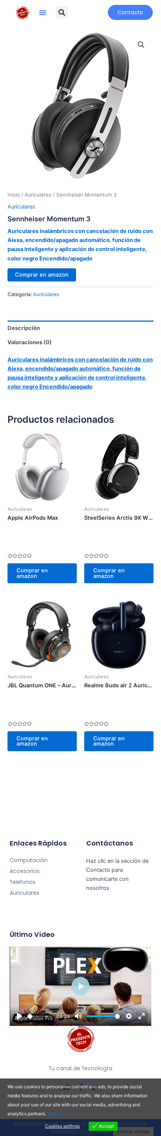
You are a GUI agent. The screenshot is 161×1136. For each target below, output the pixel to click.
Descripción (23, 328)
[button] (42, 12)
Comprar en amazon (42, 274)
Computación (29, 860)
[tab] (80, 328)
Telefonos (23, 882)
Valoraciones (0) (29, 342)
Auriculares (38, 195)
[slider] (40, 1016)
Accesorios (25, 871)
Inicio (13, 195)
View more (58, 1113)
